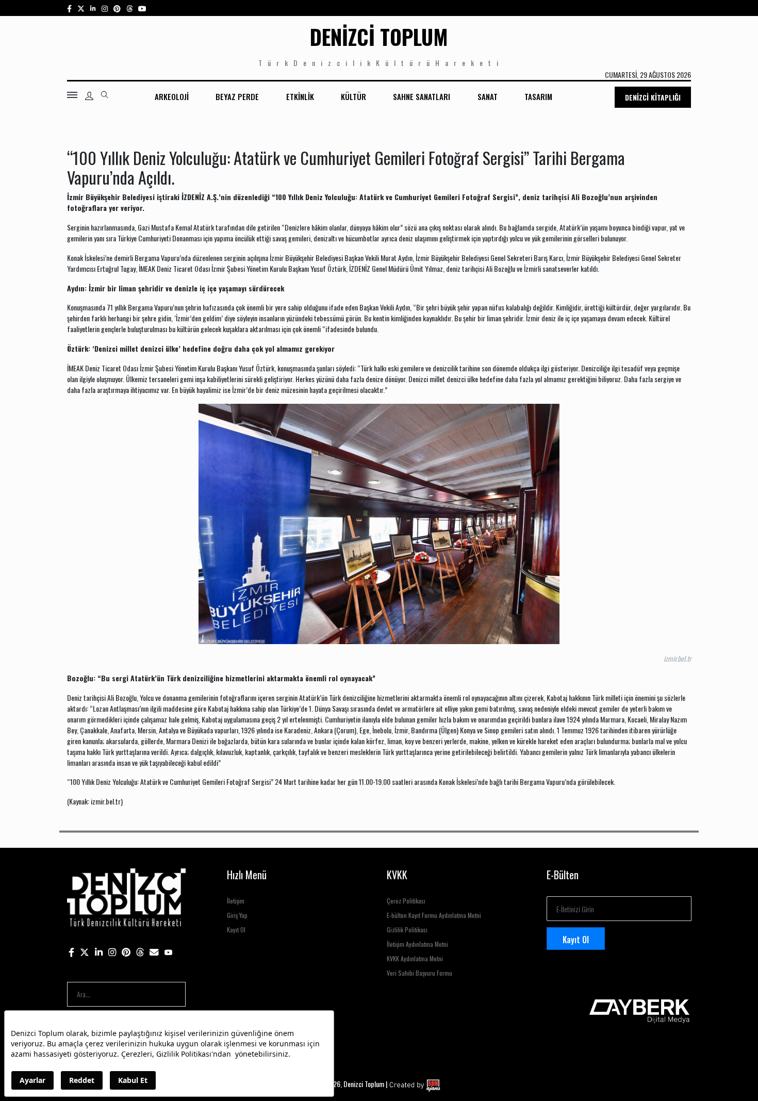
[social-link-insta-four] (129, 8)
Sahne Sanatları (421, 96)
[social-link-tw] (81, 8)
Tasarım (538, 96)
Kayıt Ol (236, 929)
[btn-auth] (89, 96)
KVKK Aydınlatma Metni (415, 958)
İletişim (235, 900)
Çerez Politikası (406, 900)
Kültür (353, 96)
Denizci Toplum (379, 36)
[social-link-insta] (93, 8)
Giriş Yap (237, 915)
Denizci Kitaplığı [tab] (653, 97)
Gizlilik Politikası (407, 929)
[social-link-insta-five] (142, 8)
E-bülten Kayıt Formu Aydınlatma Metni (434, 915)
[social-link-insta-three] (117, 8)
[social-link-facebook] (69, 8)
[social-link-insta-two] (105, 8)
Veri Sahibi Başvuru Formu (419, 972)
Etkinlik (300, 96)
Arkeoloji (172, 96)
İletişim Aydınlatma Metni (417, 944)
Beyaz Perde (237, 96)
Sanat (487, 96)
